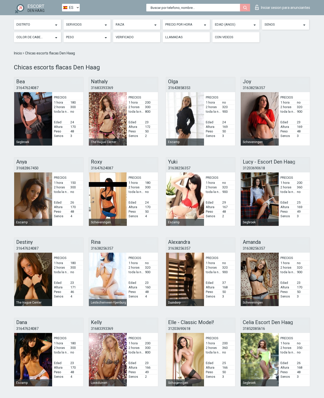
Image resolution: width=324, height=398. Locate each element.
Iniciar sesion (285, 8)
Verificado (125, 37)
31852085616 (254, 328)
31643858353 (179, 88)
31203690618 (254, 168)
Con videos (224, 37)
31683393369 (102, 88)
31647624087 (27, 88)
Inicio (18, 53)
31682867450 (27, 168)
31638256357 (254, 88)
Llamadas (174, 37)
